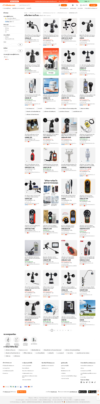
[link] (98, 391)
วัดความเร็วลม (70, 353)
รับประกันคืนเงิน (25, 368)
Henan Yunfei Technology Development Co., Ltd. (69, 40)
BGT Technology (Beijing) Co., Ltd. (32, 203)
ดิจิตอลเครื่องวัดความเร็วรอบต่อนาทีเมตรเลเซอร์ (52, 350)
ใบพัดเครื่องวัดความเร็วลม (50, 108)
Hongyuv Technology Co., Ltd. (49, 100)
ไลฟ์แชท (63, 368)
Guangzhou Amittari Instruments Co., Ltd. (33, 264)
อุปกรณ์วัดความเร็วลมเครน (64, 111)
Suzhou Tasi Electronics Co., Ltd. (86, 262)
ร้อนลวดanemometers (23, 350)
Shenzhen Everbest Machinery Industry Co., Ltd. (87, 103)
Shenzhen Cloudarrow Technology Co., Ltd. (51, 232)
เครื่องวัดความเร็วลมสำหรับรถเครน (32, 114)
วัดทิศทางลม (8, 356)
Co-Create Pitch (6, 368)
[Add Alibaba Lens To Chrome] (21, 391)
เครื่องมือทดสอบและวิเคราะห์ (49, 12)
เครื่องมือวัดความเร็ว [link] (73, 12)
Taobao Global (56, 397)
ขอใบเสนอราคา (45, 368)
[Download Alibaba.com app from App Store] (83, 391)
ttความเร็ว (40, 108)
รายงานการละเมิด (65, 378)
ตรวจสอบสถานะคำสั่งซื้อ (86, 370)
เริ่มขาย (82, 368)
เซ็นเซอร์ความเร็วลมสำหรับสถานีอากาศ (13, 353)
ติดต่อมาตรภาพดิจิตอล (85, 108)
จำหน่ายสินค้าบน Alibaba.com (87, 365)
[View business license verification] (62, 402)
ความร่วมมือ (83, 377)
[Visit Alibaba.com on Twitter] (87, 382)
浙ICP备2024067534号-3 (84, 402)
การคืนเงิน (63, 373)
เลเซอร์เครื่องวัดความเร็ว (77, 111)
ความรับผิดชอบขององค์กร (8, 370)
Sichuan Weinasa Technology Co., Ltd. (69, 103)
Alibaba (25, 12)
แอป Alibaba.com (73, 391)
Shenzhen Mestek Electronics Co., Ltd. (69, 143)
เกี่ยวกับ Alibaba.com (7, 362)
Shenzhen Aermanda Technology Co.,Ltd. (87, 235)
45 (68, 330)
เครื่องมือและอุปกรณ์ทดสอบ (35, 12)
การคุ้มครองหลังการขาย (27, 373)
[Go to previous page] (49, 330)
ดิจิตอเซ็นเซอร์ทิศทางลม (36, 350)
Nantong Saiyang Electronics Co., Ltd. (51, 262)
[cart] (77, 5)
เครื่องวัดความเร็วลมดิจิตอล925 (50, 111)
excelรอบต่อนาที (61, 353)
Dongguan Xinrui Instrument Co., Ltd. (32, 231)
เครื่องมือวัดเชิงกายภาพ (62, 12)
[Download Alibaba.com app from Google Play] (92, 391)
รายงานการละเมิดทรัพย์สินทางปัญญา (69, 375)
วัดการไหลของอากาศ (30, 108)
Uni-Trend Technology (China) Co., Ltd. (33, 172)
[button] (59, 5)
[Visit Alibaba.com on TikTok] (95, 382)
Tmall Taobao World (43, 397)
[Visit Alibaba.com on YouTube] (92, 382)
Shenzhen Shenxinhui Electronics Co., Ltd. (51, 171)
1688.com (36, 397)
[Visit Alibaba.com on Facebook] (81, 382)
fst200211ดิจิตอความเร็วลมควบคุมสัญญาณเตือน (68, 108)
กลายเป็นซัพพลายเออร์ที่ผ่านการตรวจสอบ (88, 374)
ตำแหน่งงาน (5, 373)
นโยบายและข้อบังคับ (26, 379)
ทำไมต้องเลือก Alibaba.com (8, 365)
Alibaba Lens (7, 391)
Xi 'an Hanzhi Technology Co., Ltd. (32, 40)
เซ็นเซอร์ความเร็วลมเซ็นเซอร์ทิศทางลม (33, 111)
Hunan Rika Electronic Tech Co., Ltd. (69, 72)
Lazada (50, 397)
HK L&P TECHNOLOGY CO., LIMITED (69, 265)
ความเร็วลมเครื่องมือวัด (40, 353)
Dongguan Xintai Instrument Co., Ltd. (32, 103)
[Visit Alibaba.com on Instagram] (89, 382)
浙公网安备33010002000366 (72, 402)
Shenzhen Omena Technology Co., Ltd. (69, 233)
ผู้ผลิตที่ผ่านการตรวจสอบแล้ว (48, 365)
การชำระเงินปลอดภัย (26, 365)
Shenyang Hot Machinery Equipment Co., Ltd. (33, 140)
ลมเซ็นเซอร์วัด (51, 353)
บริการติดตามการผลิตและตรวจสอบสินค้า (29, 376)
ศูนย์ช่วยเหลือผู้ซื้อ (65, 365)
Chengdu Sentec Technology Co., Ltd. (51, 143)
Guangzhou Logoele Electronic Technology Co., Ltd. (87, 143)
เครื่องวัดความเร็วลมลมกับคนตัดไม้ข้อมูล (72, 350)
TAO (60, 397)
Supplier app (54, 391)
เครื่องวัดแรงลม (17, 356)
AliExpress (30, 397)
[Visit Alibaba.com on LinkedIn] (84, 382)
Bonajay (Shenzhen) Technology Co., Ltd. (87, 204)
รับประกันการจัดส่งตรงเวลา (28, 370)
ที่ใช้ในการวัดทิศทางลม (28, 353)
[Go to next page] (71, 330)
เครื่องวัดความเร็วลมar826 (10, 350)
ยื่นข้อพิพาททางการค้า (65, 370)
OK (20, 44)
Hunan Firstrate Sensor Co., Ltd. (49, 43)
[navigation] (13, 171)
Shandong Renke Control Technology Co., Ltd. (87, 43)
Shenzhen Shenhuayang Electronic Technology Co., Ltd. (69, 170)
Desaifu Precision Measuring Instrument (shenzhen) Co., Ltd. (69, 203)
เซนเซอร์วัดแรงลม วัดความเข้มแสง (83, 353)
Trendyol (64, 397)
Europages (69, 397)
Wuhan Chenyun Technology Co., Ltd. (87, 174)
